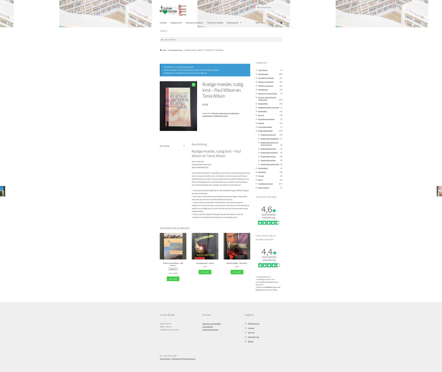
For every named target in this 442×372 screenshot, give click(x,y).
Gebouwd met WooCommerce (183, 359)
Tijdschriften (262, 70)
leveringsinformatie (210, 330)
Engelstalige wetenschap (270, 164)
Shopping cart (253, 337)
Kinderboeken (263, 104)
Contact (251, 328)
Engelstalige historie (268, 149)
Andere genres (232, 23)
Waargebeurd (263, 90)
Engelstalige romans (268, 156)
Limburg (163, 23)
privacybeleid (207, 327)
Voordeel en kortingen (266, 78)
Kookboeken (262, 111)
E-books (261, 176)
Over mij (251, 332)
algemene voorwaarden (211, 324)
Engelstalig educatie (268, 135)
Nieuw (260, 180)
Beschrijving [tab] (164, 146)
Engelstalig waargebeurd (270, 139)
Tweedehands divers (175, 50)
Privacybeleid (165, 359)
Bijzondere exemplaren (266, 119)
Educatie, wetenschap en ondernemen (225, 113)
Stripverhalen (263, 168)
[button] (193, 85)
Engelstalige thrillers (268, 160)
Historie (261, 115)
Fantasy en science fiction (267, 94)
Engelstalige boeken (265, 131)
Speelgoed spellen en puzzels (268, 107)
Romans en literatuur (194, 23)
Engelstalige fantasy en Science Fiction (269, 144)
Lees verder (173, 279)
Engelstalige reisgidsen (269, 153)
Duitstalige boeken (265, 127)
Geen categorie (263, 188)
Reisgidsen (262, 172)
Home (165, 50)
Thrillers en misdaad (215, 23)
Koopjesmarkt (176, 23)
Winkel (250, 341)
